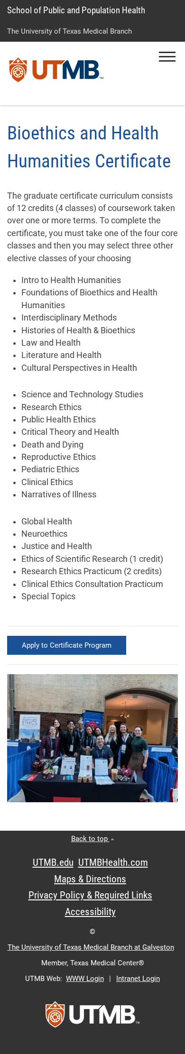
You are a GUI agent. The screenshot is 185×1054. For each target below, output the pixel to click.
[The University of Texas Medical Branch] (56, 73)
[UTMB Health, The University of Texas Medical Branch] (92, 1017)
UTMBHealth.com (113, 862)
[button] (167, 56)
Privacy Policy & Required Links (90, 895)
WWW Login (85, 978)
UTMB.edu (53, 862)
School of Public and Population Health (76, 10)
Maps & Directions (90, 879)
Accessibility (90, 911)
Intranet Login (138, 978)
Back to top (90, 838)
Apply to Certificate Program (66, 645)
